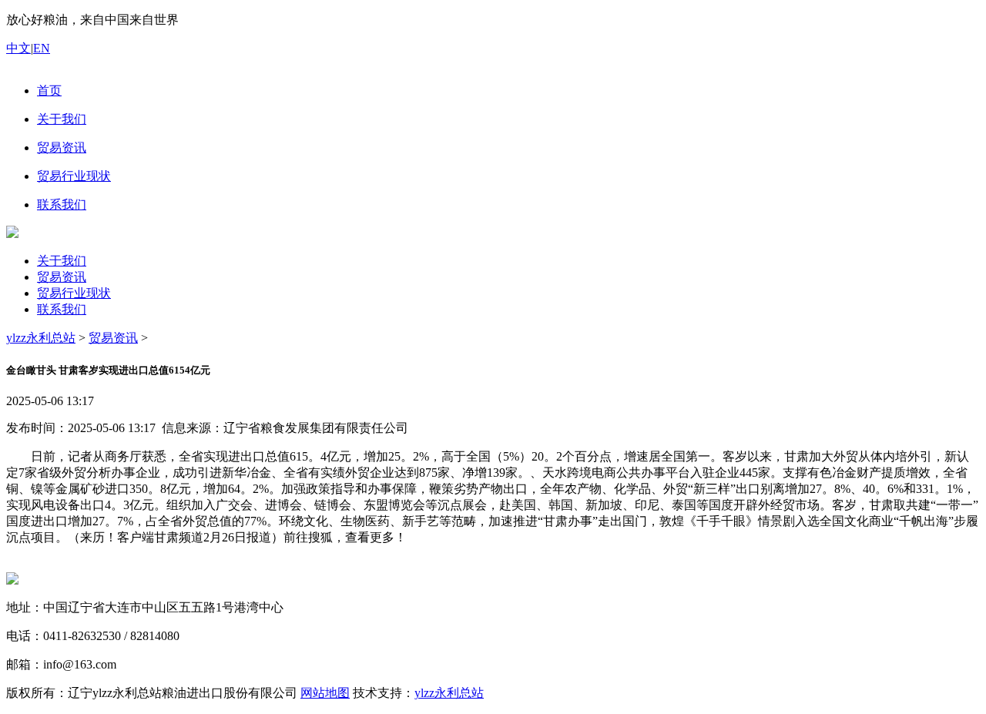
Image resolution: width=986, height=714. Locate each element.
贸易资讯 (61, 276)
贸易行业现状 (74, 293)
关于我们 (61, 260)
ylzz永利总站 (40, 337)
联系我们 (61, 309)
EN (41, 48)
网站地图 (325, 692)
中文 (18, 48)
